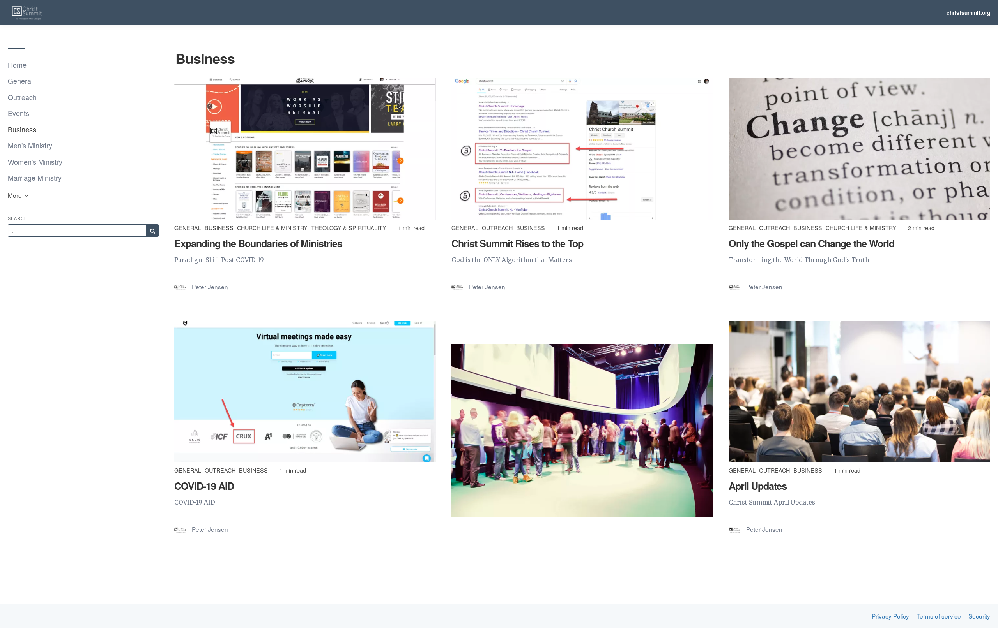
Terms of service (939, 616)
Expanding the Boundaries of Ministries (258, 243)
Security (979, 616)
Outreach (22, 97)
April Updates (758, 486)
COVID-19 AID (204, 486)
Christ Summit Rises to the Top (517, 243)
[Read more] (305, 148)
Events (18, 113)
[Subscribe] (152, 230)
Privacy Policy (890, 616)
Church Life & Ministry (273, 227)
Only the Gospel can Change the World (811, 243)
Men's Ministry (30, 145)
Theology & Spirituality (349, 227)
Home (17, 65)
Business (22, 129)
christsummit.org (968, 12)
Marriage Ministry (35, 177)
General (20, 81)
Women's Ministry (35, 162)
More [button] (15, 195)
